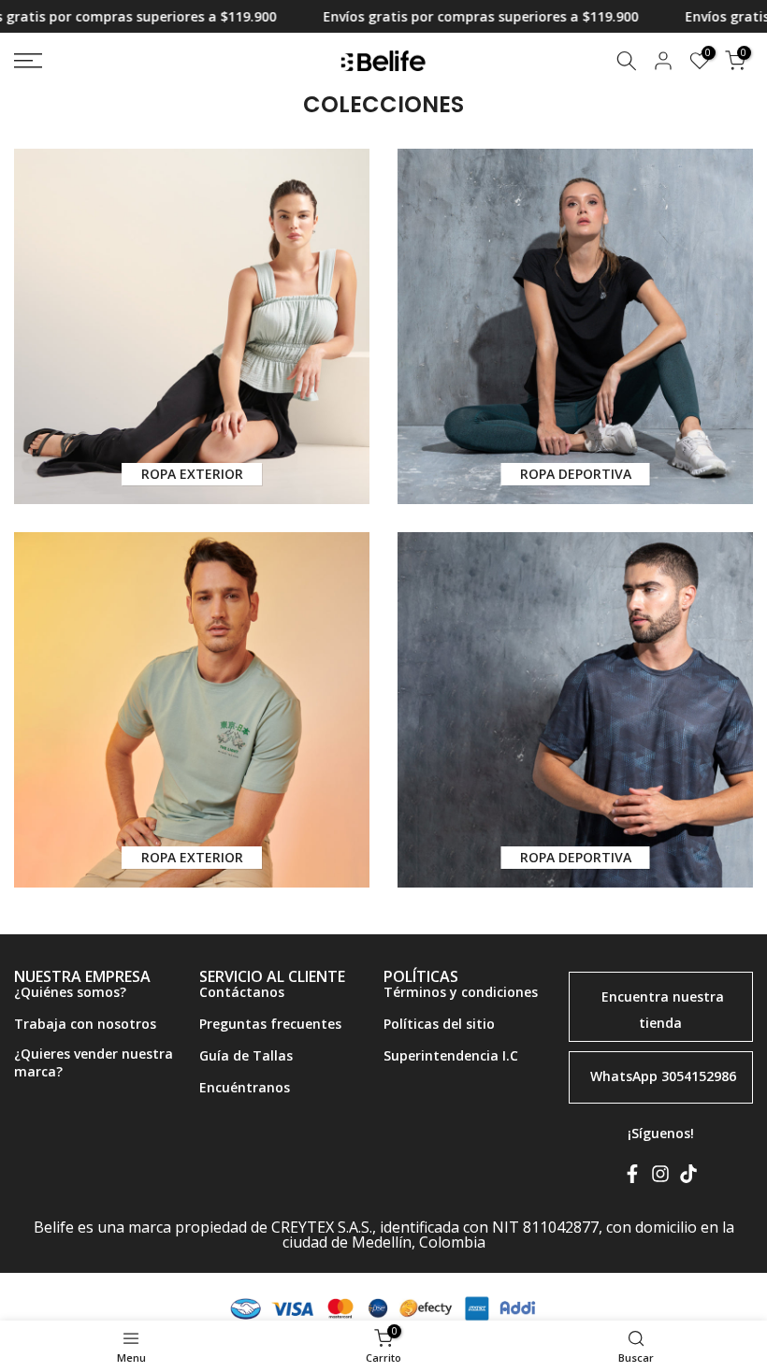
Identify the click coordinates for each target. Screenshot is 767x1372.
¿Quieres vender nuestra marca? (93, 1063)
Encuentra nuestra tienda (662, 1010)
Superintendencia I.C (451, 1055)
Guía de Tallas (246, 1055)
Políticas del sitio (439, 1024)
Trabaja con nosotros (85, 1024)
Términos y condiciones (461, 992)
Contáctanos (241, 992)
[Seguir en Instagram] (660, 1177)
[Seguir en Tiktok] (688, 1177)
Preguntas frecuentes (270, 1024)
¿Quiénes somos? (70, 992)
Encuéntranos (244, 1087)
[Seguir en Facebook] (632, 1177)
